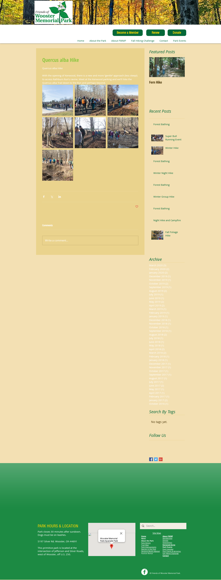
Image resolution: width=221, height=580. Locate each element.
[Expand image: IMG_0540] (90, 132)
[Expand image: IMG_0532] (90, 100)
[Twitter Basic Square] (156, 459)
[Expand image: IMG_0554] (57, 165)
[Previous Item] (154, 67)
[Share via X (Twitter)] (51, 196)
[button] (119, 40)
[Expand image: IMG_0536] (57, 132)
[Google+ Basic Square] (161, 459)
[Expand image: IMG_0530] (122, 100)
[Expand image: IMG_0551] (122, 132)
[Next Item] (179, 67)
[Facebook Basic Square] (151, 459)
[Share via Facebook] (43, 196)
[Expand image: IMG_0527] (57, 100)
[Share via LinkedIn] (59, 196)
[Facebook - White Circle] (144, 572)
